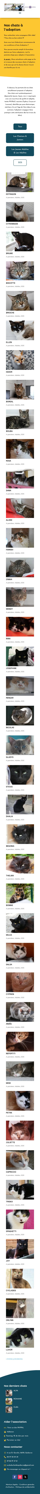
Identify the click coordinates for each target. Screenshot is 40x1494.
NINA (8, 638)
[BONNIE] (20, 893)
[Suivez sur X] (25, 1477)
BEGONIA (10, 846)
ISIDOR (9, 372)
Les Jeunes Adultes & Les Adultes (20, 151)
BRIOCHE (10, 312)
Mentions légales (12, 1484)
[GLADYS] (20, 745)
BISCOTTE (10, 283)
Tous (20, 127)
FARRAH (9, 549)
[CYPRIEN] (20, 982)
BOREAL (9, 401)
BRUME (9, 253)
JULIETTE (10, 1142)
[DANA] (20, 478)
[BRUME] (20, 241)
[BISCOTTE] (20, 271)
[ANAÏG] (20, 1012)
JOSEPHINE (11, 668)
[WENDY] (20, 597)
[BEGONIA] (20, 834)
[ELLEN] (20, 330)
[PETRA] (20, 1101)
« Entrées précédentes (14, 1359)
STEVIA (9, 786)
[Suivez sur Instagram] (20, 1477)
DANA (8, 490)
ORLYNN (9, 1320)
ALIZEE (9, 520)
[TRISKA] (20, 1190)
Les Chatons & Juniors (20, 138)
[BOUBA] (20, 419)
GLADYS (9, 757)
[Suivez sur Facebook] (14, 1477)
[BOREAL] (20, 390)
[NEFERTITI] (20, 1041)
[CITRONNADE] (20, 212)
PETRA (9, 1112)
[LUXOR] (20, 1338)
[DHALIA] (20, 804)
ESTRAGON (11, 194)
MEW (8, 1083)
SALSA (9, 964)
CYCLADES (11, 1290)
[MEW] (20, 1071)
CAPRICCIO (11, 1172)
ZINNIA (9, 579)
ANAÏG (9, 1024)
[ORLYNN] (20, 1308)
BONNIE (9, 905)
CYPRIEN (10, 994)
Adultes (17, 197)
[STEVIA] (20, 775)
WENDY (9, 609)
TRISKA (9, 1201)
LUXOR (9, 1349)
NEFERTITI (10, 1053)
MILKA (9, 935)
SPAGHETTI (11, 1231)
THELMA (10, 875)
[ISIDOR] (20, 360)
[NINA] (20, 627)
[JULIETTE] (20, 1130)
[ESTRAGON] (20, 182)
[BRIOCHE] (20, 301)
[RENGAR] (20, 686)
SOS (20, 163)
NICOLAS (10, 727)
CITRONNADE (12, 224)
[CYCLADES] (20, 1278)
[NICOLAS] (20, 715)
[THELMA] (20, 864)
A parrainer (10, 197)
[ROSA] (20, 449)
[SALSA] (20, 953)
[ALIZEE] (20, 508)
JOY (8, 1261)
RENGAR (9, 698)
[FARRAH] (20, 538)
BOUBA (9, 431)
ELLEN (9, 342)
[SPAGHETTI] (20, 1219)
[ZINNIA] (20, 567)
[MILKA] (20, 923)
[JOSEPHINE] (20, 656)
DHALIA (9, 816)
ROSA (8, 461)
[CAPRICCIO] (20, 1160)
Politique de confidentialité (25, 1487)
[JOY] (20, 1249)
